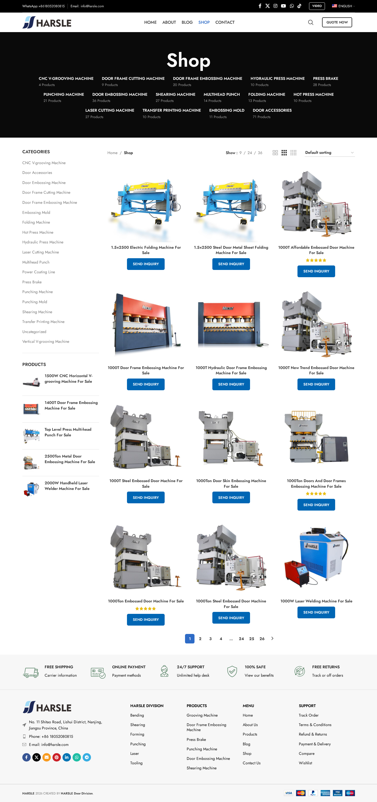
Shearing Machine (37, 312)
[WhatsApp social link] (292, 6)
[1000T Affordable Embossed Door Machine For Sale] (316, 203)
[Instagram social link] (275, 6)
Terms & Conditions (315, 724)
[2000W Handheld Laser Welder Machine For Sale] (31, 489)
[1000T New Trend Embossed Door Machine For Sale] (316, 324)
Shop (247, 753)
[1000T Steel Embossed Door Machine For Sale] (145, 437)
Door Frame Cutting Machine (46, 192)
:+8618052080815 (51, 6)
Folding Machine (36, 222)
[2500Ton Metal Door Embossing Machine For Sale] (31, 463)
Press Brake (32, 282)
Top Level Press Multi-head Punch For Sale (68, 432)
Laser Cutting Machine (40, 252)
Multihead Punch (35, 262)
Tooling (136, 763)
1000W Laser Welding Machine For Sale (316, 601)
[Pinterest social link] (56, 757)
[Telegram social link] (87, 757)
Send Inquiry (146, 264)
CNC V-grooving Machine (44, 163)
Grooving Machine (202, 715)
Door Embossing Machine (44, 182)
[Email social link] (46, 757)
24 (241, 638)
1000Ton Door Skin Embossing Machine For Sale (231, 483)
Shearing (137, 724)
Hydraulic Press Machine (42, 242)
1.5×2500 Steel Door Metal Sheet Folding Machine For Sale (231, 250)
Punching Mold (34, 302)
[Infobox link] (53, 672)
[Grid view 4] (293, 152)
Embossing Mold (36, 212)
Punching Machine (37, 292)
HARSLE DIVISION (147, 705)
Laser (134, 753)
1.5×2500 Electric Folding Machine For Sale (146, 250)
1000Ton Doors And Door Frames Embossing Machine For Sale (316, 483)
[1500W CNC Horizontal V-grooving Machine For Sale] (31, 382)
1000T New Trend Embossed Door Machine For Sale (316, 370)
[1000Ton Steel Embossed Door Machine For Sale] (231, 557)
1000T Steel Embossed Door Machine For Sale (146, 483)
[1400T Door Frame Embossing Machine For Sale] (31, 409)
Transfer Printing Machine (43, 321)
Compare (306, 753)
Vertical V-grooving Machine (45, 341)
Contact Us (252, 763)
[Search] (310, 22)
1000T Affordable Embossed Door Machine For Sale (316, 250)
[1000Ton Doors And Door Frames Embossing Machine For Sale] (316, 437)
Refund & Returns (313, 734)
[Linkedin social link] (67, 757)
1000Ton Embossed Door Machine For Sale (146, 601)
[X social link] (267, 6)
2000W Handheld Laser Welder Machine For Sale (67, 485)
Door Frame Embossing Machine (49, 202)
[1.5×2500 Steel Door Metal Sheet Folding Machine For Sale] (231, 203)
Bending (137, 715)
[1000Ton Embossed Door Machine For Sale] (145, 557)
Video (317, 6)
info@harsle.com (92, 6)
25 (251, 638)
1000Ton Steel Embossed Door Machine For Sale (231, 603)
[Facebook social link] (260, 6)
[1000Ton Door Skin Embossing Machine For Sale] (231, 437)
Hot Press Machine (37, 232)
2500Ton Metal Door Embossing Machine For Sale (70, 459)
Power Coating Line (38, 272)
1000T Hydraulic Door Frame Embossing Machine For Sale (231, 370)
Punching (138, 744)
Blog (246, 744)
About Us (250, 724)
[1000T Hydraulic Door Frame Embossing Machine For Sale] (231, 324)
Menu (248, 705)
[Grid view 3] (284, 152)
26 (262, 638)
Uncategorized (34, 331)
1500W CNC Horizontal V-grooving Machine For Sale (68, 378)
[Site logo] (46, 22)
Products (197, 705)
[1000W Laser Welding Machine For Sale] (316, 557)
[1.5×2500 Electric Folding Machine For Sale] (145, 203)
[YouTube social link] (283, 6)
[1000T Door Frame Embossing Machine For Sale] (145, 324)
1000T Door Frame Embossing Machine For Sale (146, 370)
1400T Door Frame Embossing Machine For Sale (71, 405)
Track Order (309, 715)
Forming (137, 734)
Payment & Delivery (315, 744)
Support (307, 705)
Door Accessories (37, 172)
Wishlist (305, 763)
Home (112, 152)
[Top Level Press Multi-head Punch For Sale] (31, 436)
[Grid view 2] (275, 152)
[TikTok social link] (299, 6)
